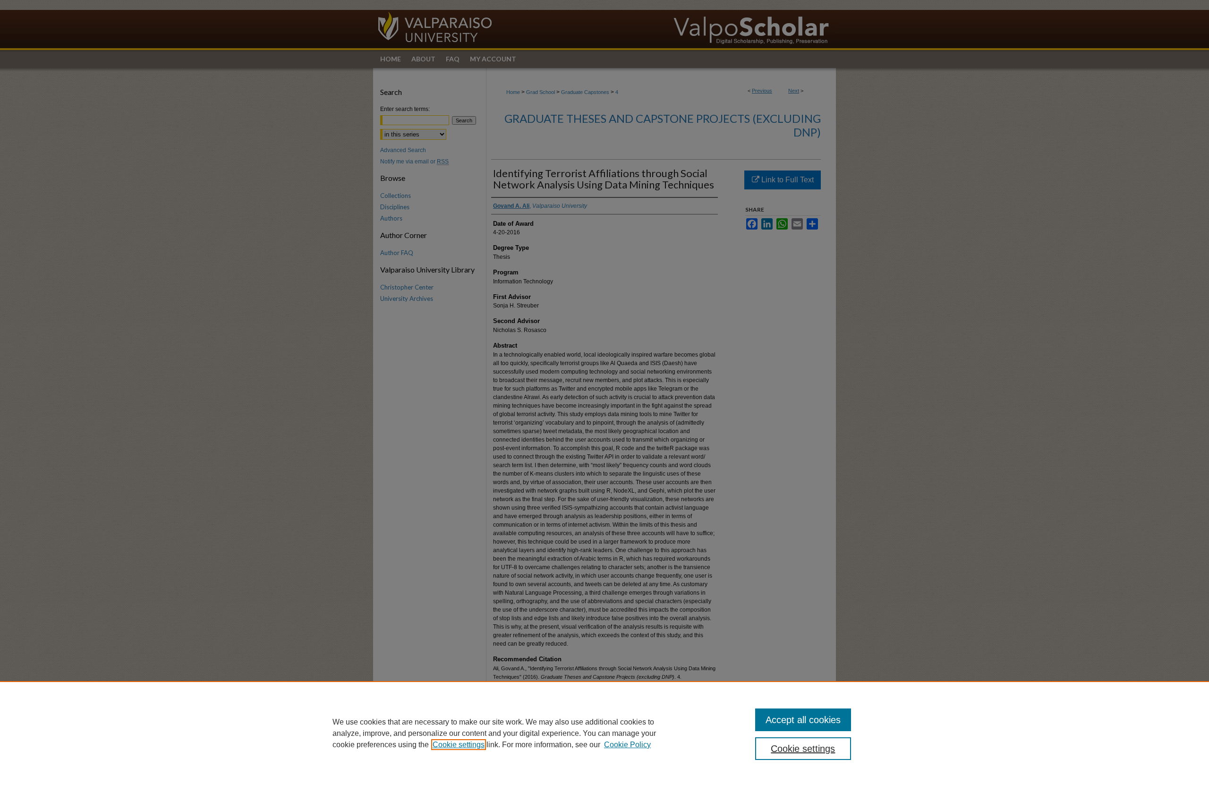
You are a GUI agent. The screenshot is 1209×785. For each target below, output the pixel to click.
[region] (604, 733)
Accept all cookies (803, 720)
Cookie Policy (627, 745)
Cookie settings (459, 745)
